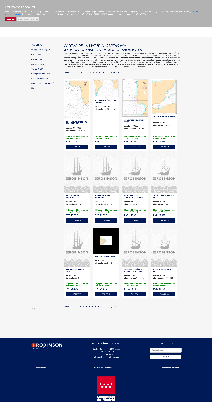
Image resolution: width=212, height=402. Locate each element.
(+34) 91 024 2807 (107, 352)
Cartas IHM (36, 54)
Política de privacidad (103, 368)
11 (106, 72)
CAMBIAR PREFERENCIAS (28, 19)
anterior (68, 72)
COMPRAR (77, 147)
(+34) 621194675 (106, 354)
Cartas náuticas (37, 64)
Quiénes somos (39, 368)
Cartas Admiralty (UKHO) (42, 50)
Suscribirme (166, 357)
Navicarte (35, 88)
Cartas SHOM (37, 69)
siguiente (115, 72)
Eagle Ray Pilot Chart (40, 78)
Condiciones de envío (170, 368)
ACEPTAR (10, 19)
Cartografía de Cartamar (41, 74)
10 (103, 72)
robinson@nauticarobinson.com (107, 357)
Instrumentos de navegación (43, 83)
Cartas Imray (36, 59)
